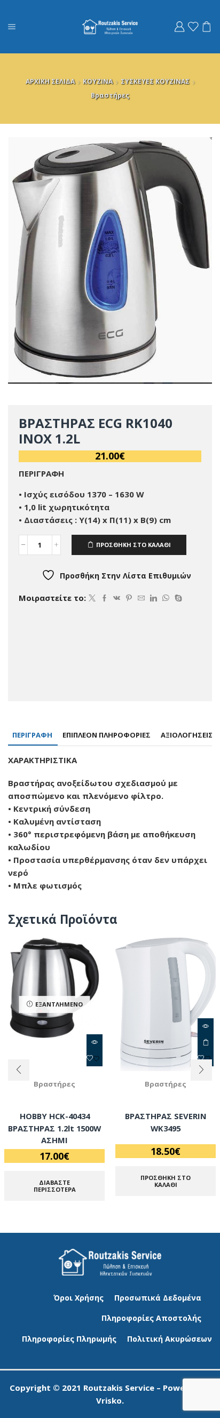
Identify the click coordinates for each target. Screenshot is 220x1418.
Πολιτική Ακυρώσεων (169, 1339)
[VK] (117, 598)
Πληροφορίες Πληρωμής (69, 1339)
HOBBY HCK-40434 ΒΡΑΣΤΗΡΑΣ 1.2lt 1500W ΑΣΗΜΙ (54, 1128)
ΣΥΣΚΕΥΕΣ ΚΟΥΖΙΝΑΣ (155, 81)
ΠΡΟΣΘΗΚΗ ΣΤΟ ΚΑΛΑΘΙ (133, 545)
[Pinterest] (129, 598)
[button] (18, 1070)
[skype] (177, 598)
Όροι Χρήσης (78, 1298)
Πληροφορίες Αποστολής (151, 1318)
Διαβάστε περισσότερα (55, 1185)
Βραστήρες (110, 95)
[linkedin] (153, 598)
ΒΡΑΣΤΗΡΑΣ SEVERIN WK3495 (166, 1122)
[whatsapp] (166, 598)
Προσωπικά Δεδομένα (157, 1298)
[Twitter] (92, 598)
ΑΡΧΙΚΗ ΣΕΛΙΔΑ (50, 81)
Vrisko (109, 1400)
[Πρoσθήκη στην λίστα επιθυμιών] (95, 1058)
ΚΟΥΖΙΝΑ (98, 81)
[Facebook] (104, 598)
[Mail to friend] (141, 598)
